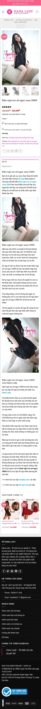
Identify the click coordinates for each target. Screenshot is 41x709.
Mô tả (4, 162)
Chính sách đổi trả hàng (11, 611)
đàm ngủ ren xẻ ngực (30, 141)
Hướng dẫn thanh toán (10, 633)
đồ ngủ (21, 179)
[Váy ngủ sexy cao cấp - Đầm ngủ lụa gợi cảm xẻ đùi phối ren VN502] (10, 509)
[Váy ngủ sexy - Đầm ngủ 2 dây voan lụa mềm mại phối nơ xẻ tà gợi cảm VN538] (30, 509)
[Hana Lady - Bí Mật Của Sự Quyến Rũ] (20, 11)
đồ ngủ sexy (29, 143)
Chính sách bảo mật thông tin (13, 615)
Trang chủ (8, 20)
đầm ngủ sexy (6, 143)
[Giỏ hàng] (37, 12)
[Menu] (3, 12)
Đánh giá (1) (7, 166)
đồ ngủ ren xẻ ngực (18, 143)
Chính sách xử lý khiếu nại (12, 624)
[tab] (20, 162)
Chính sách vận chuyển (10, 628)
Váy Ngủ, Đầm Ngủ (25, 21)
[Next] (35, 57)
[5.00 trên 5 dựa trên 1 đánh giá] (20, 107)
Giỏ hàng (5, 637)
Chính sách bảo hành (10, 620)
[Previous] (6, 57)
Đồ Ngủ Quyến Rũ (24, 20)
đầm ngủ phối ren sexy (15, 141)
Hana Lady (6, 393)
